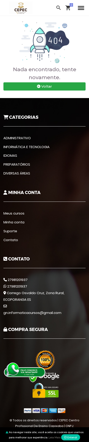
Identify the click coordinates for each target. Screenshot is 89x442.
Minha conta (13, 222)
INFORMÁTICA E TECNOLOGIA (26, 146)
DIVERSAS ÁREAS (16, 173)
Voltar (46, 86)
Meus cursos (13, 213)
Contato (10, 239)
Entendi (72, 437)
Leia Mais (54, 437)
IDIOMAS (10, 155)
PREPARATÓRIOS (16, 164)
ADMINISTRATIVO (17, 138)
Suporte (10, 231)
